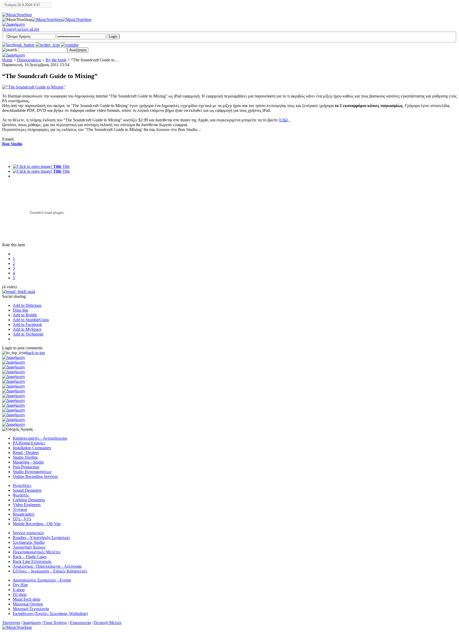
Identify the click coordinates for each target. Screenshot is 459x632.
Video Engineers (27, 504)
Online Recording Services (35, 476)
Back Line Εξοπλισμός (32, 561)
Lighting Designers (29, 500)
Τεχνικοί (20, 509)
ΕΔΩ (283, 120)
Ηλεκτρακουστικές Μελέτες (37, 552)
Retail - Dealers (26, 452)
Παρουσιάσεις (29, 60)
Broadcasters (23, 514)
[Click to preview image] (33, 87)
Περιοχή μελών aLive (20, 29)
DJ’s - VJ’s (22, 519)
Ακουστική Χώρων (29, 547)
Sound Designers (27, 490)
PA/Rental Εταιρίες (29, 443)
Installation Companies (32, 448)
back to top (35, 352)
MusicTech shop (26, 599)
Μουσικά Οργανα (28, 604)
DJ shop (20, 594)
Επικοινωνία (80, 622)
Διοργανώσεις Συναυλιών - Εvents (42, 580)
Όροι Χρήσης (55, 622)
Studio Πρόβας (25, 457)
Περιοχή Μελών (108, 622)
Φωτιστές (21, 495)
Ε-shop (19, 589)
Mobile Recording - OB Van (37, 523)
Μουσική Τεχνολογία (31, 608)
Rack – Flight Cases (29, 556)
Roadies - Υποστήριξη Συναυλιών (41, 537)
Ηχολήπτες (22, 485)
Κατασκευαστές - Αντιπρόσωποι (40, 438)
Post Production (26, 467)
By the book (56, 60)
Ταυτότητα (11, 622)
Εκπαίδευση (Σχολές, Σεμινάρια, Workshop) (50, 613)
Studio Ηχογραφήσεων (32, 471)
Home (7, 60)
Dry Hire (20, 585)
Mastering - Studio (28, 462)
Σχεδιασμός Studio (29, 542)
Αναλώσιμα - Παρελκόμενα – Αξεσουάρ (47, 566)
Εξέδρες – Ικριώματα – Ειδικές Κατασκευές (50, 571)
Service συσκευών (28, 533)
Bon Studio (12, 144)
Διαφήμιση (32, 622)
